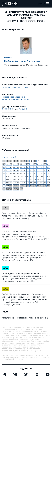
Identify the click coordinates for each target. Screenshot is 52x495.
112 (41, 177)
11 (38, 161)
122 (7, 180)
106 (21, 177)
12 (41, 161)
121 (4, 180)
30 (35, 164)
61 (4, 170)
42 (7, 167)
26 (21, 164)
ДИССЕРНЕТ (10, 4)
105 (17, 177)
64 (14, 170)
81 (4, 173)
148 (28, 183)
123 (10, 180)
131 (38, 180)
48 (28, 167)
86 (21, 173)
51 (38, 167)
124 (14, 180)
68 (28, 170)
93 (45, 173)
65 (18, 170)
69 (31, 170)
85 (18, 173)
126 (21, 180)
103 (10, 177)
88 (28, 173)
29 (32, 164)
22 (7, 164)
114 (48, 177)
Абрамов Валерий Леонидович (16, 99)
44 (14, 167)
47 (25, 167)
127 (24, 180)
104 (14, 177)
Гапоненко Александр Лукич (15, 87)
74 (48, 170)
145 (17, 183)
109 (31, 177)
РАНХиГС (23, 109)
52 (42, 167)
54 (48, 167)
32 (42, 164)
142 (7, 183)
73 (45, 170)
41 (4, 167)
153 (44, 183)
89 (31, 173)
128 (28, 180)
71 (38, 170)
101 (4, 177)
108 (28, 177)
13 (45, 161)
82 (7, 173)
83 (11, 173)
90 (35, 173)
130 (34, 180)
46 (21, 167)
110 (35, 177)
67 (25, 170)
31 (38, 164)
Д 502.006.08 (8, 109)
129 (31, 180)
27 (25, 164)
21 (4, 164)
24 (14, 164)
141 (4, 183)
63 (11, 170)
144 (14, 183)
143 (10, 183)
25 (18, 164)
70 (35, 170)
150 (34, 183)
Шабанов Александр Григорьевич (22, 61)
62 (7, 170)
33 (45, 164)
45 (18, 167)
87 (25, 173)
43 (11, 167)
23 (11, 164)
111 (38, 177)
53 (45, 167)
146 (21, 183)
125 (17, 180)
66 (21, 170)
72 (42, 170)
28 (28, 164)
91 (38, 173)
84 (14, 173)
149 (31, 183)
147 (24, 183)
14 (48, 161)
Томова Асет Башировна (13, 97)
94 (48, 173)
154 (48, 183)
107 (24, 177)
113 (45, 177)
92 (42, 173)
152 (41, 183)
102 (7, 177)
